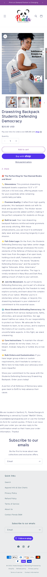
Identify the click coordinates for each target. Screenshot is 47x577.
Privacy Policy (11, 493)
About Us (9, 509)
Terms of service (16, 572)
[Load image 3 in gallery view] (35, 102)
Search (8, 482)
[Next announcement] (42, 2)
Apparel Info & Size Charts (16, 488)
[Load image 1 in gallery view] (11, 102)
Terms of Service (12, 504)
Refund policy (21, 568)
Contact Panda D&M (13, 515)
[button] (4, 16)
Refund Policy (11, 498)
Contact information (32, 572)
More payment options (23, 162)
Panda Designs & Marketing (22, 565)
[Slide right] (44, 102)
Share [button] (6, 169)
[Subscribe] (39, 461)
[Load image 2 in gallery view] (23, 102)
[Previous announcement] (4, 2)
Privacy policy (33, 568)
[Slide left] (2, 102)
